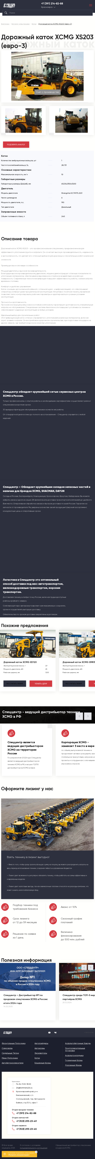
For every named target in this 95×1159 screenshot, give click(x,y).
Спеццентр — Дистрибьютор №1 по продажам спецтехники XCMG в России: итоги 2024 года (25, 999)
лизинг (14, 684)
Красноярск (47, 7)
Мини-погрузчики (10, 1058)
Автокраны (40, 1048)
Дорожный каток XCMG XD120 (20, 662)
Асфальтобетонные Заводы (78, 1043)
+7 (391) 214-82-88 (52, 3)
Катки (37, 1058)
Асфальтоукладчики (74, 1055)
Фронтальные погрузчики (13, 1043)
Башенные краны (43, 1063)
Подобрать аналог (16, 145)
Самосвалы (7, 1048)
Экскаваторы (41, 1053)
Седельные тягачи (10, 1053)
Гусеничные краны (73, 1060)
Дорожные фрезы (73, 1065)
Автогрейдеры (41, 1043)
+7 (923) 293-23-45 (26, 1129)
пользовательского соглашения (33, 1148)
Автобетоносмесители (12, 1063)
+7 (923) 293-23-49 (26, 1121)
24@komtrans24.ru (24, 1088)
